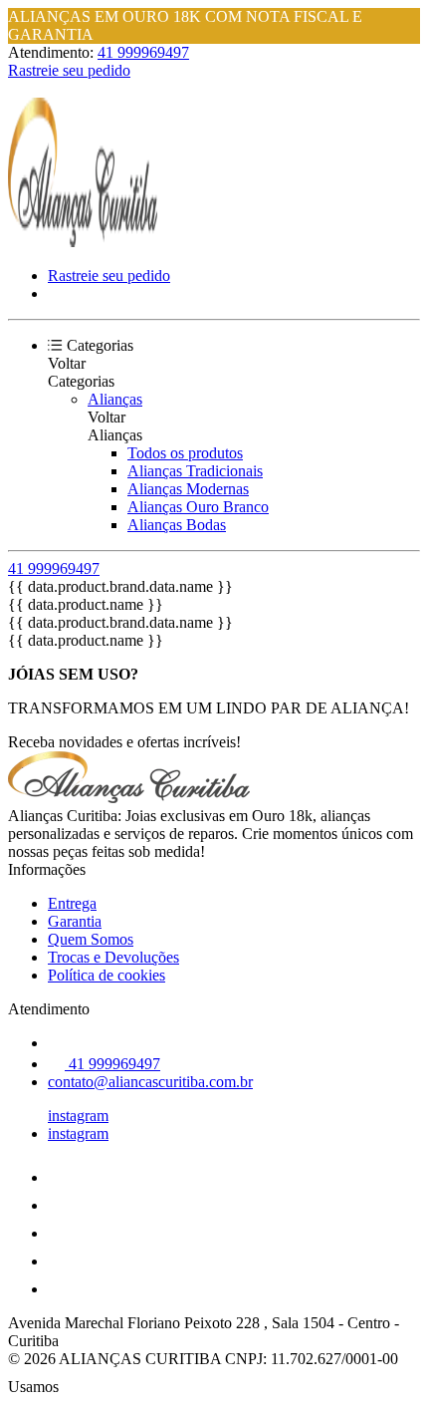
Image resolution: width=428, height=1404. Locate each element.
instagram (78, 1115)
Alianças (115, 399)
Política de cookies (106, 975)
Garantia (75, 921)
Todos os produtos (185, 452)
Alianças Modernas (188, 488)
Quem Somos (90, 939)
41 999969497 (143, 52)
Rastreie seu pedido (69, 70)
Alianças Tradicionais (195, 470)
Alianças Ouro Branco (198, 506)
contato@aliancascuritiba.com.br (150, 1081)
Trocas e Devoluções (113, 957)
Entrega (72, 903)
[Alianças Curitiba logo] (82, 241)
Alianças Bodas (176, 524)
